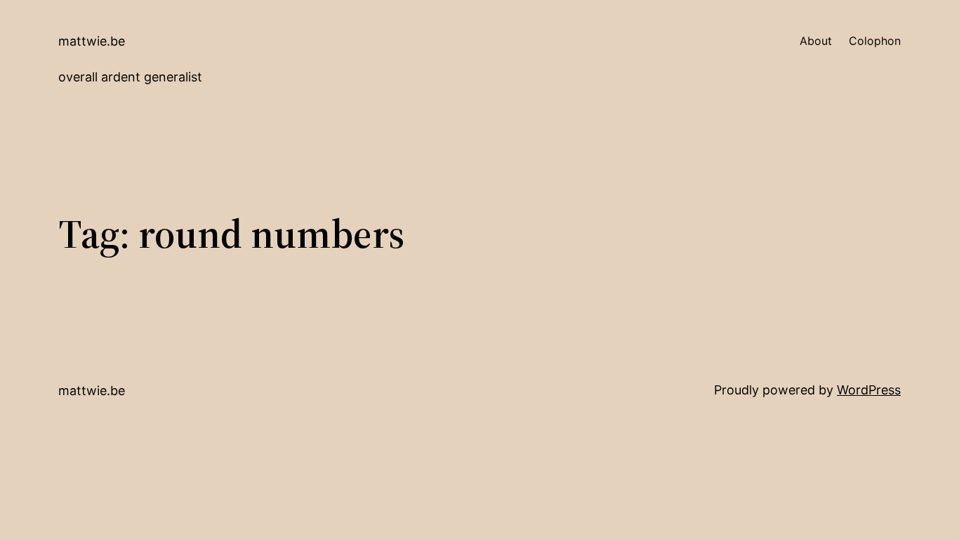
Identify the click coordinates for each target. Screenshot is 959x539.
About (816, 41)
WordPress (869, 389)
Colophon (875, 41)
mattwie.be (91, 41)
